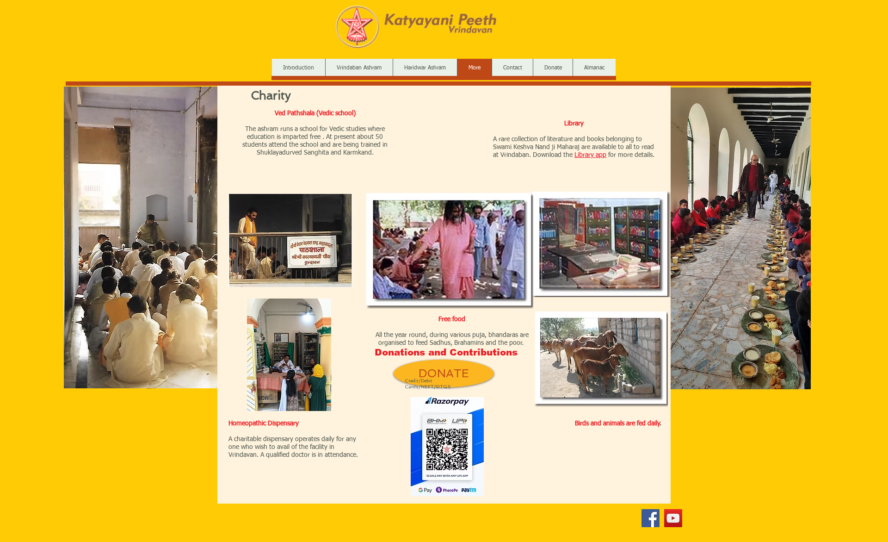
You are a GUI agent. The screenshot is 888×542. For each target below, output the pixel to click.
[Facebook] (650, 518)
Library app (590, 155)
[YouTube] (673, 518)
